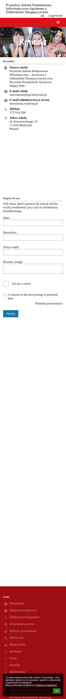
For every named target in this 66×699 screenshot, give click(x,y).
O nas (13, 658)
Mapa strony (18, 644)
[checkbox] (6, 283)
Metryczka (16, 637)
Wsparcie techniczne (23, 610)
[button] (42, 15)
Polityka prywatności (49, 303)
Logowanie (55, 15)
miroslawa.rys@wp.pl (24, 103)
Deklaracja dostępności (25, 617)
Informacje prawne (22, 624)
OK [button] (56, 691)
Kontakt (15, 665)
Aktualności (17, 672)
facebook (16, 651)
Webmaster (17, 603)
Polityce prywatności (46, 685)
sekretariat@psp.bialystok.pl (28, 94)
